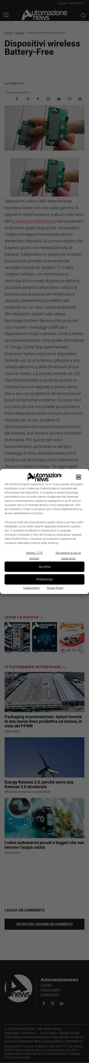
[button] (78, 477)
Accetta (44, 567)
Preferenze (45, 579)
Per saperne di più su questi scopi (68, 555)
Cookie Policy (31, 587)
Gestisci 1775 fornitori (34, 555)
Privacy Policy (55, 587)
